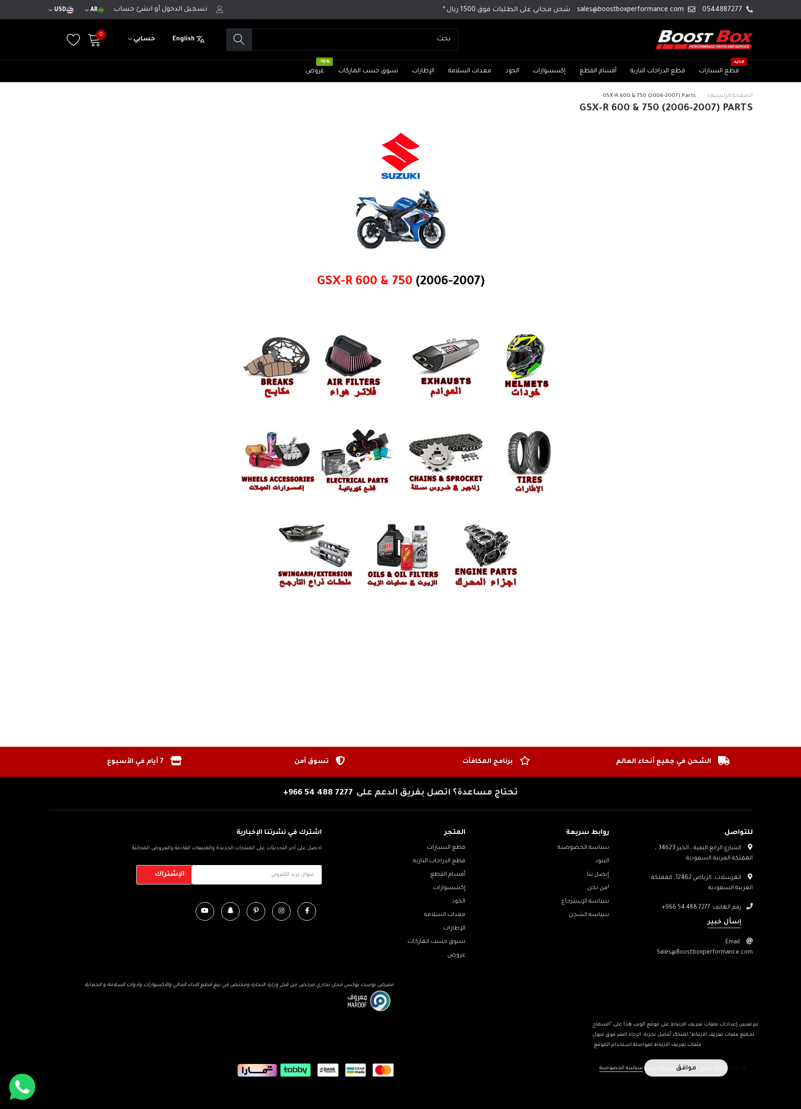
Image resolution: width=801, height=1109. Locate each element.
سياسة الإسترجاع (585, 901)
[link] (307, 911)
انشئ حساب (133, 9)
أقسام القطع (598, 71)
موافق (686, 1068)
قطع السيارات (719, 71)
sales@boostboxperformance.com (630, 10)
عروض (314, 71)
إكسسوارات (549, 71)
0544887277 (722, 10)
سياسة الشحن (589, 915)
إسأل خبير (724, 922)
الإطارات (423, 71)
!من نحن (598, 888)
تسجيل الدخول (184, 9)
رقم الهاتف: (701, 907)
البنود (602, 861)
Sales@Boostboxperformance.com (705, 952)
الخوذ (512, 71)
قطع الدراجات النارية (657, 71)
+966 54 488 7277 (318, 793)
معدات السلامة (469, 71)
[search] (239, 40)
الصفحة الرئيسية (732, 96)
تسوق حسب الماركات (368, 71)
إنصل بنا (598, 875)
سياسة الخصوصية (583, 848)
